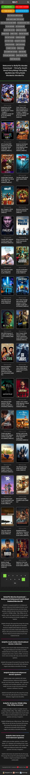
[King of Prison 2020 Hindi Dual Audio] (22, 225)
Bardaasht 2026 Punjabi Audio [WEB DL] (22, 500)
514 (15, 583)
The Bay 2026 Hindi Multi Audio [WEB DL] (22, 179)
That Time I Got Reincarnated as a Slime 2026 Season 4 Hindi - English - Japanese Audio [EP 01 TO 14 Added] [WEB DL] (22, 112)
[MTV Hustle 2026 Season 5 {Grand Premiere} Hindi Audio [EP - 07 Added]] (7, 130)
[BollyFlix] (15, 2)
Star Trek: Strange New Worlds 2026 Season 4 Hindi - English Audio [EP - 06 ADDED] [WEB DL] (22, 303)
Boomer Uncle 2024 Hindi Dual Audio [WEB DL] (22, 210)
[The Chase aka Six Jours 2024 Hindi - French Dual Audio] (22, 353)
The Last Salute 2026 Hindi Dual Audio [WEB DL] (6, 532)
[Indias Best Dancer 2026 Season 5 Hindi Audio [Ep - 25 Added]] (7, 163)
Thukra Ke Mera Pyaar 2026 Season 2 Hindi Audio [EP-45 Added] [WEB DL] (7, 436)
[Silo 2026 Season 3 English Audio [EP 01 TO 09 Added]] (7, 319)
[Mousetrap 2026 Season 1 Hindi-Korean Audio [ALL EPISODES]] (7, 388)
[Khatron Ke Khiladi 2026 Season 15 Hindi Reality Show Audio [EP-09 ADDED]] (22, 130)
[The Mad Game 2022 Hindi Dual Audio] (7, 286)
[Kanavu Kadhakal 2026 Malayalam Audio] (22, 256)
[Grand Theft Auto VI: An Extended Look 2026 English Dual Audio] (7, 485)
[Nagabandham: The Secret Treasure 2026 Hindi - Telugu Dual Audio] (22, 516)
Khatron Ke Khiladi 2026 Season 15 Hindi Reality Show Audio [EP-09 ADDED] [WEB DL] (22, 147)
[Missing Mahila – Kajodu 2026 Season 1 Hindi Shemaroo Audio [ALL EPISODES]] (7, 353)
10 (19, 579)
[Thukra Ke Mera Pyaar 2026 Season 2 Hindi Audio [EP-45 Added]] (7, 419)
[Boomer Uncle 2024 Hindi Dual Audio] (22, 195)
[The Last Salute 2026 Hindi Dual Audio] (7, 516)
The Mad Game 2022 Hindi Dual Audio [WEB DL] (6, 301)
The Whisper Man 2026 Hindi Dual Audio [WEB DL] (21, 468)
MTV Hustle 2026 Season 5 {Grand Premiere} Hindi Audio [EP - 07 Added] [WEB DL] (6, 147)
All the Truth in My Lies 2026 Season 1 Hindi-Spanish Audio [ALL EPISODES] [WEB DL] (22, 437)
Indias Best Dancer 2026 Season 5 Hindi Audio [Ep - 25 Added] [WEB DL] (7, 180)
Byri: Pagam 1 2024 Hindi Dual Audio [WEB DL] (7, 210)
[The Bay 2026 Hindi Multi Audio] (22, 163)
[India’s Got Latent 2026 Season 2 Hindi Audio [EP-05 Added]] (22, 388)
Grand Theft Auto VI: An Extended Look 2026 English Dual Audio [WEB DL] (7, 501)
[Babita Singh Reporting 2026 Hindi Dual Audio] (7, 548)
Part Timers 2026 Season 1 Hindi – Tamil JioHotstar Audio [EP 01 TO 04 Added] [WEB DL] (22, 336)
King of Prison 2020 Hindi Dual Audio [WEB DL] (22, 241)
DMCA (17, 772)
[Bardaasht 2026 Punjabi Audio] (22, 485)
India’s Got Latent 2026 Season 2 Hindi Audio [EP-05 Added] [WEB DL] (22, 404)
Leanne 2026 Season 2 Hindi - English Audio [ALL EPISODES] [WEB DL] (7, 469)
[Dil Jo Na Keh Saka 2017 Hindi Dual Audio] (7, 256)
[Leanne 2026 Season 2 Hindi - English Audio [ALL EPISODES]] (7, 453)
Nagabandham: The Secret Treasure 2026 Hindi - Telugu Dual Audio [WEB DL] (22, 533)
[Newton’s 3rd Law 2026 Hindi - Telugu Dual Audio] (22, 548)
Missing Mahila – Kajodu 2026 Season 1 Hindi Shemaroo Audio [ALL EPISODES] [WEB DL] (7, 371)
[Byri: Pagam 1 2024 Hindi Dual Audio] (7, 195)
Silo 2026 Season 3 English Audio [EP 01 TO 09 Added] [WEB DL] (7, 335)
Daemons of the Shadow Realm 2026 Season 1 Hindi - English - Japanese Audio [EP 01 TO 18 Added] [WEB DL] (7, 112)
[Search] (28, 2)
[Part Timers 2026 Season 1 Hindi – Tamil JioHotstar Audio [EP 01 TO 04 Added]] (22, 319)
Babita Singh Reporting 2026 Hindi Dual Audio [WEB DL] (6, 564)
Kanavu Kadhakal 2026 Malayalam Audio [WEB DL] (21, 271)
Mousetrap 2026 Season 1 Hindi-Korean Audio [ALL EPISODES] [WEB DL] (7, 404)
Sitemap (24, 772)
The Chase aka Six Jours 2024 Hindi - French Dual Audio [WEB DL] (22, 369)
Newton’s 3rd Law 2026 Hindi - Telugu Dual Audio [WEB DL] (22, 563)
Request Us (8, 772)
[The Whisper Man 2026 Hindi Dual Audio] (22, 453)
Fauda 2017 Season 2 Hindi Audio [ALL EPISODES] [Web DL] (7, 241)
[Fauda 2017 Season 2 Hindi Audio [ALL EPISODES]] (7, 225)
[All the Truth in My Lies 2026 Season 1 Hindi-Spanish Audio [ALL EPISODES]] (22, 419)
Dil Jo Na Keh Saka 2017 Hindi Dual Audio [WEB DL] (7, 271)
